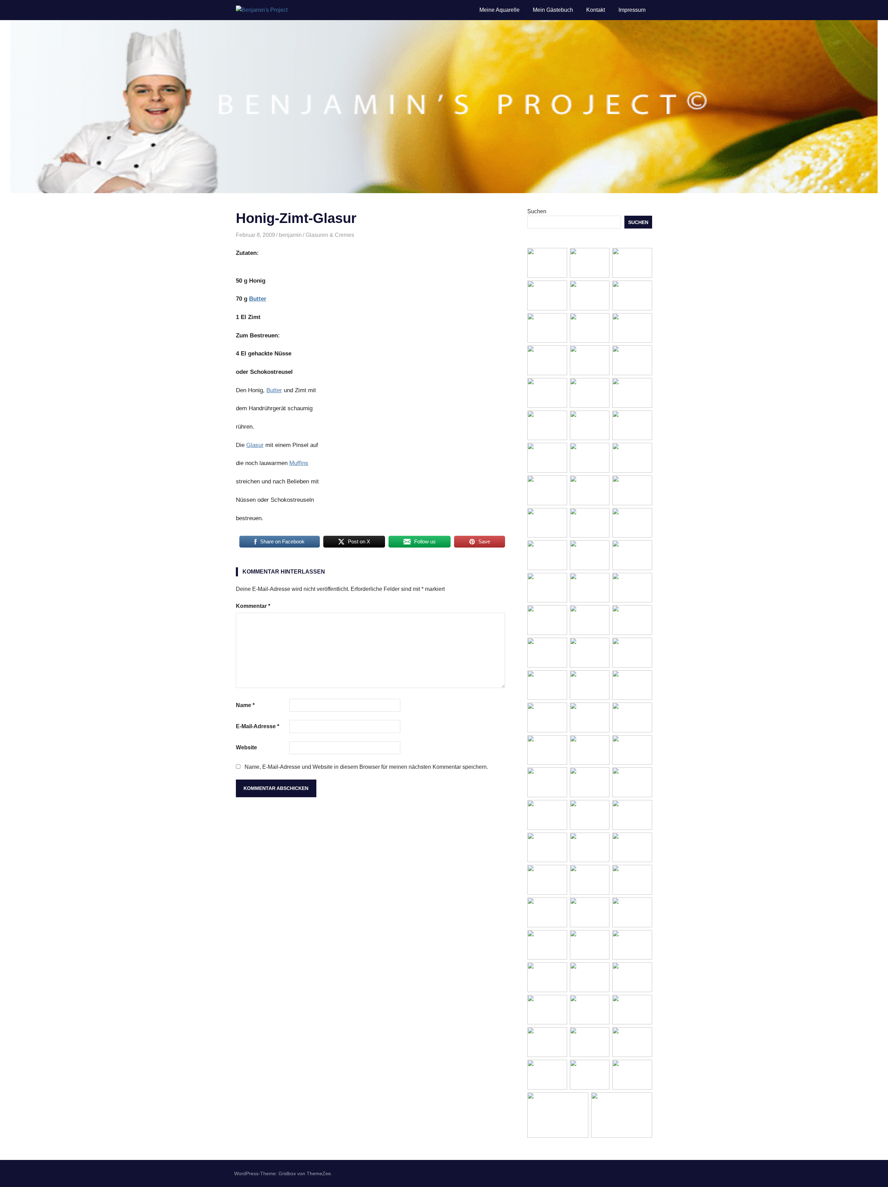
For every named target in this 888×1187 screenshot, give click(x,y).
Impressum (632, 10)
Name (245, 705)
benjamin (290, 235)
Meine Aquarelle (499, 10)
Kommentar (253, 606)
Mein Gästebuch (553, 10)
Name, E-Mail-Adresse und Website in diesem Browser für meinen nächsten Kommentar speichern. (366, 767)
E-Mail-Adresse (257, 726)
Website (246, 747)
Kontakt (595, 10)
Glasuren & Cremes (330, 235)
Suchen (536, 211)
